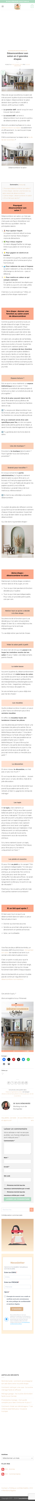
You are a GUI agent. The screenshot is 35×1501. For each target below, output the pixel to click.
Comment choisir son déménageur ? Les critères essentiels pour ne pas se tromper (17, 1408)
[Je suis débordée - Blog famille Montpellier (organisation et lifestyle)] (17, 6)
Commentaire (9, 1141)
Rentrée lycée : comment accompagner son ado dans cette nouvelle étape (17, 1382)
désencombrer (19, 1094)
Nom (6, 1158)
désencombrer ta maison (11, 128)
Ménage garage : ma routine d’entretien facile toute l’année (17, 1395)
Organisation (18, 50)
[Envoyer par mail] (19, 1083)
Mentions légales (9, 1490)
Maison (10, 50)
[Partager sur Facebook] (12, 1083)
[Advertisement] (17, 28)
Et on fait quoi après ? (11, 198)
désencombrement (8, 1094)
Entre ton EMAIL (10, 1272)
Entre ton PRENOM (11, 1282)
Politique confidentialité (18, 1488)
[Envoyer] (32, 1210)
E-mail (6, 1167)
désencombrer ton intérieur (12, 979)
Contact (4, 1488)
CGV (31, 1488)
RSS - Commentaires (12, 1474)
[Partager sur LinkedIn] (26, 1083)
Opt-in (6, 1292)
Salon (25, 50)
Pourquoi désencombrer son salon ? (17, 188)
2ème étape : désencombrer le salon (17, 196)
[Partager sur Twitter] (15, 1083)
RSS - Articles (9, 1469)
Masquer (22, 184)
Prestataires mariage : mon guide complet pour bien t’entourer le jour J (16, 1401)
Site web (7, 1176)
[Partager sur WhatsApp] (8, 1083)
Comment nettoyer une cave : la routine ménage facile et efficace (17, 1388)
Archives (4, 1454)
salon (26, 1094)
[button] (2, 6)
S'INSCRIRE (17, 1309)
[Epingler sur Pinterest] (22, 1083)
